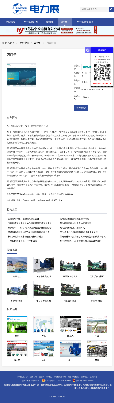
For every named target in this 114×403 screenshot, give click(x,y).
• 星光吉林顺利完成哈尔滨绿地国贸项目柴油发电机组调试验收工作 (83, 236)
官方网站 (81, 108)
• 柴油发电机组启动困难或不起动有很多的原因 (79, 241)
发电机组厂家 (31, 21)
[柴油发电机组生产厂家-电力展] (34, 8)
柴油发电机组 (73, 376)
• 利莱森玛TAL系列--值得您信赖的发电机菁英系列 (29, 227)
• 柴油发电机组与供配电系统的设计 (23, 218)
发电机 (64, 21)
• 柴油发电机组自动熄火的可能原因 (74, 223)
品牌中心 (24, 42)
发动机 (49, 21)
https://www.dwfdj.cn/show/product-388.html (39, 200)
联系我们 (93, 376)
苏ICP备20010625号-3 (85, 380)
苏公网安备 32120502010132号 (58, 380)
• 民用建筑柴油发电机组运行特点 (73, 218)
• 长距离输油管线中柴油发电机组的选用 (25, 236)
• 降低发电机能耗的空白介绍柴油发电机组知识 (28, 232)
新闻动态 (84, 376)
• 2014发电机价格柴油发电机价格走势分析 (78, 232)
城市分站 (33, 376)
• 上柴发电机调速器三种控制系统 (22, 241)
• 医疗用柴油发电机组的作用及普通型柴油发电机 (29, 223)
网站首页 (10, 21)
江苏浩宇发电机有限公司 (29, 380)
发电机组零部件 (85, 21)
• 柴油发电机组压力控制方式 (71, 227)
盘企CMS (61, 396)
